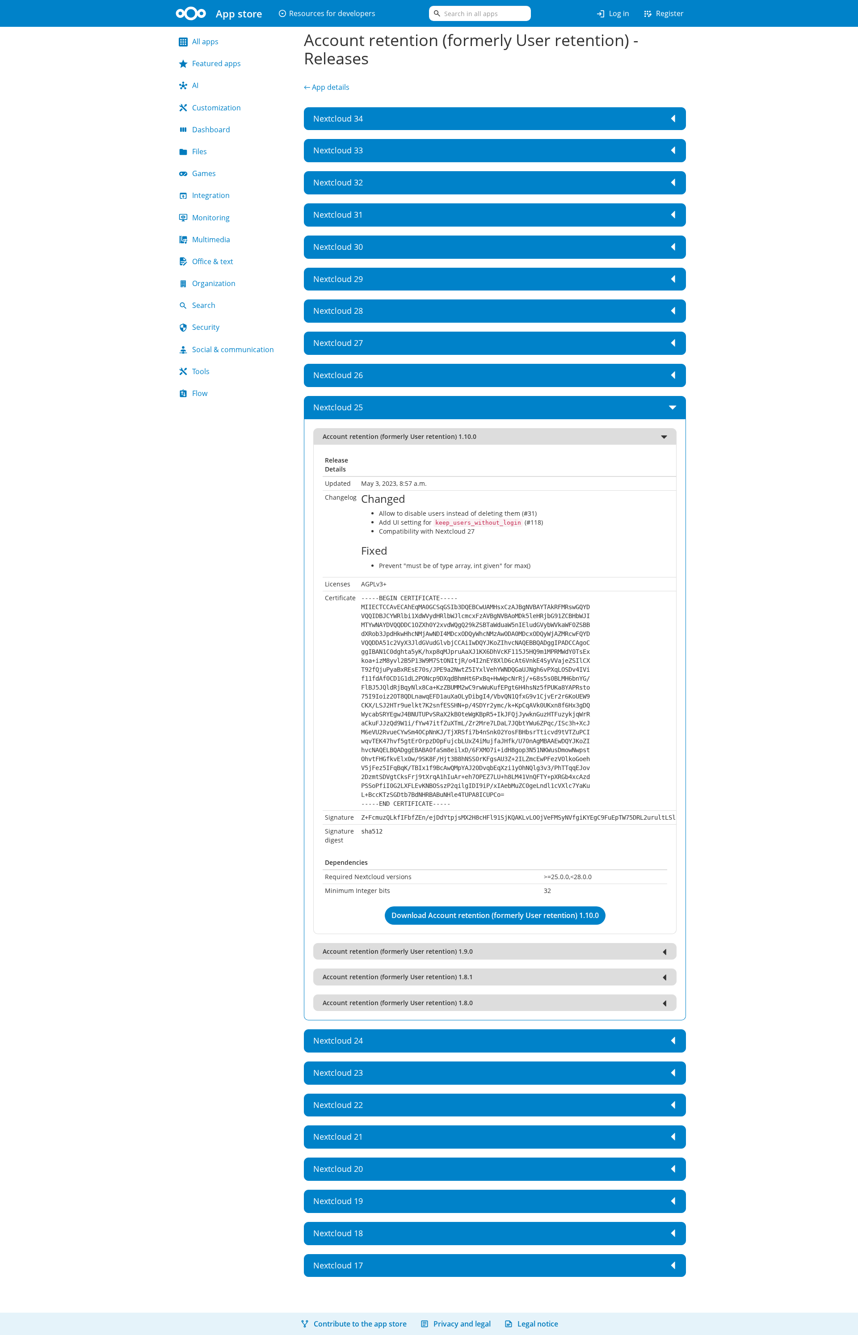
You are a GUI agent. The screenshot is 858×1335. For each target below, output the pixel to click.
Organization (214, 283)
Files (199, 151)
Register (663, 14)
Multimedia (211, 239)
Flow (199, 393)
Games (204, 173)
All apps (205, 41)
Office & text (212, 261)
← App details (326, 87)
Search (203, 305)
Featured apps (216, 63)
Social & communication (233, 349)
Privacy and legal (462, 1324)
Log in (612, 14)
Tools (201, 371)
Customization (216, 108)
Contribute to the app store (360, 1324)
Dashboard (211, 130)
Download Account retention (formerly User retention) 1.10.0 (495, 915)
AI (195, 85)
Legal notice (537, 1324)
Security (205, 327)
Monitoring (211, 218)
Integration (211, 195)
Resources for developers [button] (326, 13)
